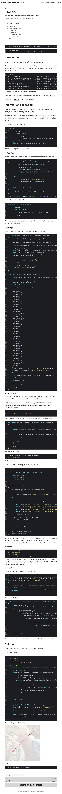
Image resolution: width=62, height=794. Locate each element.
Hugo (37, 791)
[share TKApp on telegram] (37, 785)
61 (6, 336)
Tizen (34, 92)
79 (6, 367)
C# (22, 775)
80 (6, 368)
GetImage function (16, 37)
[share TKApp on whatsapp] (34, 785)
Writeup (8, 775)
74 (6, 358)
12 (6, 179)
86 (6, 379)
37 (6, 296)
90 (6, 385)
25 (6, 276)
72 (6, 355)
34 (6, 291)
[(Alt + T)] (18, 2)
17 (6, 188)
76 (6, 362)
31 (6, 286)
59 (6, 333)
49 (6, 316)
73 (6, 357)
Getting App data (16, 34)
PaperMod (41, 791)
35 (6, 293)
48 (6, 314)
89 (6, 384)
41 (6, 303)
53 (6, 323)
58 (6, 331)
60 (6, 335)
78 (6, 365)
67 (6, 347)
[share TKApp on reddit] (28, 785)
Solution (11, 39)
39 (6, 299)
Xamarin (26, 92)
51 (6, 320)
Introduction (12, 26)
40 (6, 301)
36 (6, 294)
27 (6, 279)
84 (6, 375)
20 (6, 193)
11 (6, 145)
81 (6, 370)
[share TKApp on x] (21, 785)
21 (6, 194)
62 (6, 338)
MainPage (13, 32)
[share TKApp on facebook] (31, 785)
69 (6, 350)
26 (6, 277)
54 (6, 325)
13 (6, 181)
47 (6, 313)
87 (6, 380)
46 (6, 311)
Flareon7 (15, 775)
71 (6, 353)
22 (6, 196)
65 (6, 343)
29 (6, 282)
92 (6, 389)
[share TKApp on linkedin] (24, 785)
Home (6, 9)
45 (6, 309)
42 (6, 304)
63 (6, 340)
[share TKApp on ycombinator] (40, 785)
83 (6, 374)
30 (6, 284)
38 (6, 298)
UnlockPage (13, 30)
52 (6, 321)
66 (6, 345)
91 (6, 387)
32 (6, 287)
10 (6, 143)
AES (16, 639)
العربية (23, 2)
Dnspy (16, 99)
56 (6, 328)
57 (6, 330)
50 (6, 318)
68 (6, 348)
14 (6, 182)
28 (6, 281)
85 (6, 377)
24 (6, 274)
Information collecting (15, 28)
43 (6, 306)
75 (6, 360)
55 (6, 326)
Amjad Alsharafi (8, 2)
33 (6, 289)
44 (6, 308)
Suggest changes (28, 18)
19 (6, 191)
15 (6, 184)
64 (6, 341)
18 (6, 189)
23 (6, 272)
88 (6, 382)
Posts (11, 9)
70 (6, 352)
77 (6, 363)
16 (6, 186)
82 (6, 372)
